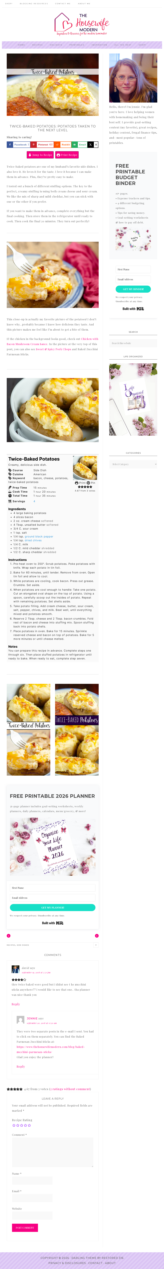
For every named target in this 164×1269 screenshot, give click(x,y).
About (110, 1263)
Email (17, 1191)
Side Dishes (23, 945)
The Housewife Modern (82, 24)
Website (17, 1208)
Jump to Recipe (42, 155)
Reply (16, 1004)
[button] (79, 486)
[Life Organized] (133, 435)
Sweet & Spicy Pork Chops (53, 349)
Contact (95, 1263)
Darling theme (83, 1258)
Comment (19, 1134)
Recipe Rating (22, 1120)
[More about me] (133, 101)
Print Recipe (68, 155)
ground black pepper (39, 536)
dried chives (33, 540)
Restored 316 (112, 1258)
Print (82, 482)
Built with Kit (52, 923)
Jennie (32, 1018)
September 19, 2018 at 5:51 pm (36, 972)
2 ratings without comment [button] (70, 1089)
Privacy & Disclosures (67, 1263)
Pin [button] (92, 482)
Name (17, 1173)
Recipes (11, 945)
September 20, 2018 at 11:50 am (42, 1023)
